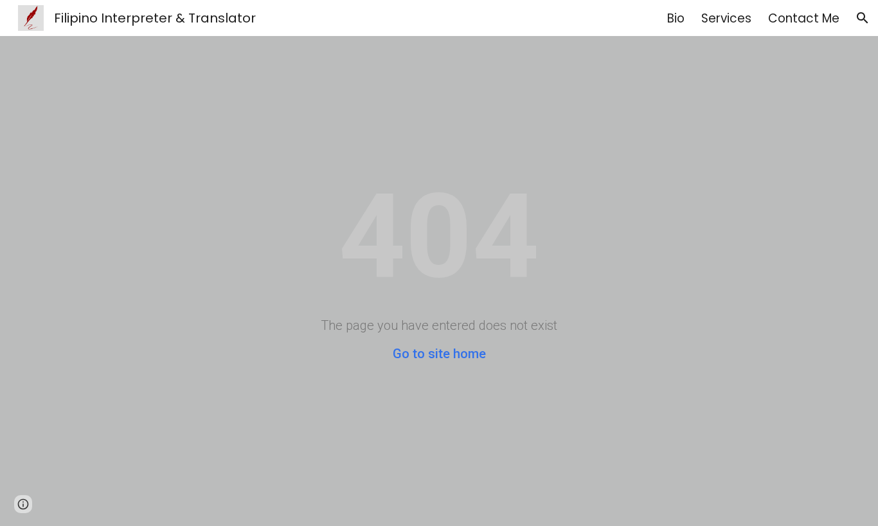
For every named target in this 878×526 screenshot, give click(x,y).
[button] (862, 18)
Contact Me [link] (803, 18)
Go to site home (439, 353)
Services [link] (726, 18)
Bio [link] (676, 18)
